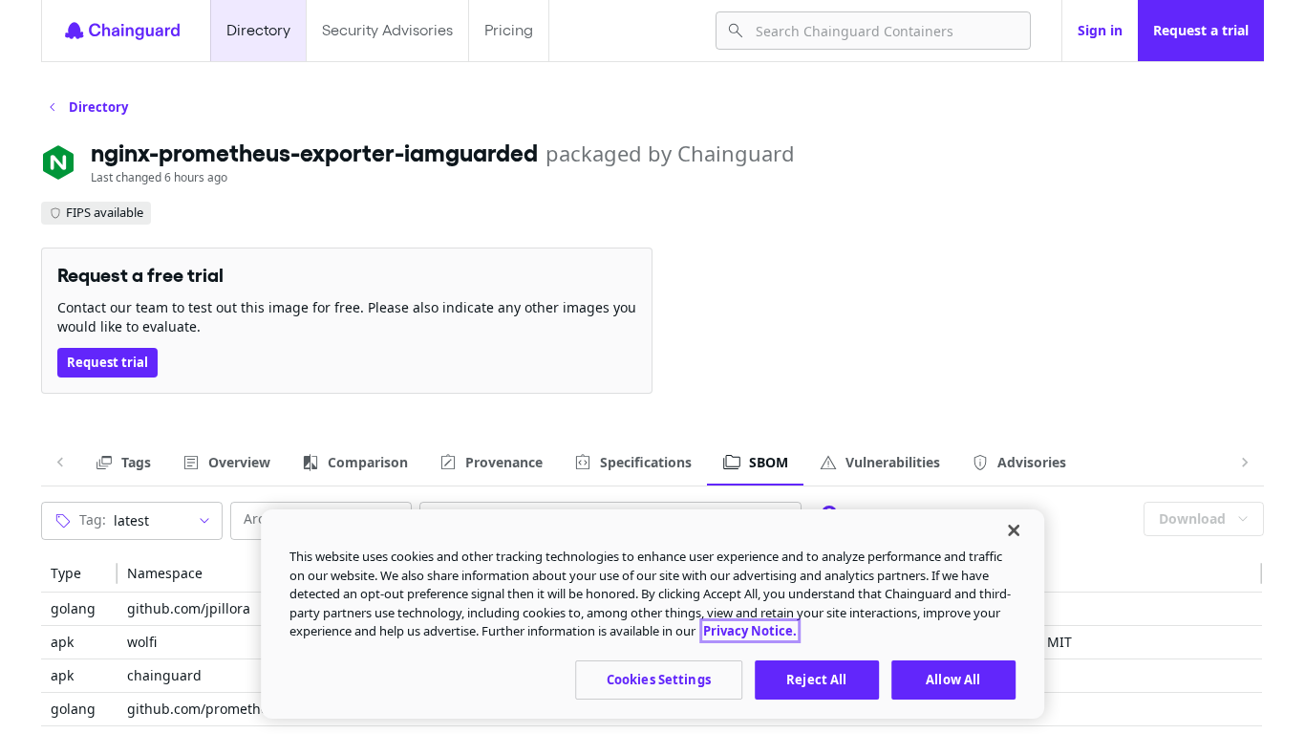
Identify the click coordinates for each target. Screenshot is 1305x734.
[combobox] (885, 30)
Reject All (816, 678)
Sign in (1100, 30)
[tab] (122, 463)
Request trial (107, 362)
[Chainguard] (122, 30)
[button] (79, 573)
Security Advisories (387, 30)
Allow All (953, 678)
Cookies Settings (659, 678)
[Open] (204, 520)
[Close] (1014, 530)
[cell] (79, 609)
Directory (258, 30)
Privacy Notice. (750, 630)
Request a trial (1201, 30)
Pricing (508, 30)
